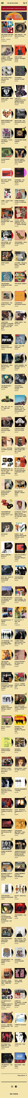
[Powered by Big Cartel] (14, 1094)
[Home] (12, 3)
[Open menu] (2, 3)
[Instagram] (12, 1086)
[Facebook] (16, 1086)
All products (21, 1075)
